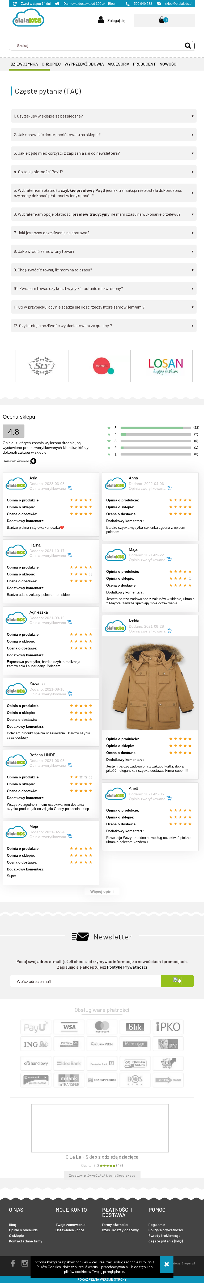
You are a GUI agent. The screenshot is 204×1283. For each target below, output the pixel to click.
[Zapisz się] (177, 981)
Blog (111, 4)
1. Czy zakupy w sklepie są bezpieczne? (104, 116)
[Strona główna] (26, 18)
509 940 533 (143, 4)
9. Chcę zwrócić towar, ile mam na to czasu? (104, 269)
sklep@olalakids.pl (178, 4)
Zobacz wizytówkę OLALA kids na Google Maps (102, 1175)
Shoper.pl (188, 1263)
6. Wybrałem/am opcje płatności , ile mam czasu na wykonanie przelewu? (104, 214)
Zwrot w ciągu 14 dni (36, 4)
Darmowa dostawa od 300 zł (84, 4)
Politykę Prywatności (127, 966)
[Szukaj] (187, 45)
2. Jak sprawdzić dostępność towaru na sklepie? (104, 134)
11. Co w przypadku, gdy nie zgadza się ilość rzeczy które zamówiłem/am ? (104, 307)
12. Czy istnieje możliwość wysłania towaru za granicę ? (104, 325)
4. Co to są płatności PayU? (104, 171)
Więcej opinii (102, 891)
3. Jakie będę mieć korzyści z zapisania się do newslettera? (104, 153)
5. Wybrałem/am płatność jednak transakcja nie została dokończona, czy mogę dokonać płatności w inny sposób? (104, 193)
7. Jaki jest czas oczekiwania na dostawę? (104, 232)
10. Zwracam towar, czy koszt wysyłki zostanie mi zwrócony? (104, 288)
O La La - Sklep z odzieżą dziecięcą (102, 1157)
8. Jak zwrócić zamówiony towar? (104, 251)
